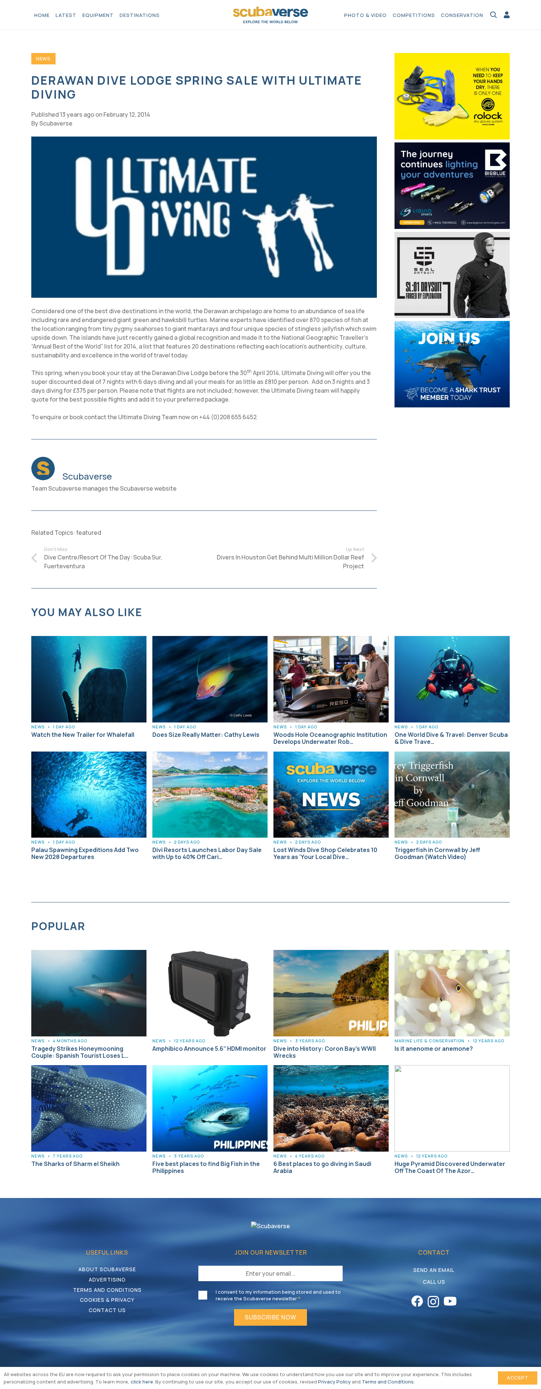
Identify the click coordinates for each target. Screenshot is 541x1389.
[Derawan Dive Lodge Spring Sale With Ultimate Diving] (204, 141)
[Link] (507, 14)
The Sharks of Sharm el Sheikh (75, 1164)
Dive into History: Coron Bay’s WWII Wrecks (324, 1052)
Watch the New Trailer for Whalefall (82, 735)
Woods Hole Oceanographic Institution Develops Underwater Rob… (330, 738)
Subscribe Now (270, 1317)
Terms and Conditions (107, 1289)
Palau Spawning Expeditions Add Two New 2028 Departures (85, 853)
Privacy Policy (334, 1381)
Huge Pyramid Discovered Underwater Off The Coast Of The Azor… (450, 1167)
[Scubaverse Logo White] (270, 1226)
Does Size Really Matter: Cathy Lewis (205, 735)
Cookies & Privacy (107, 1299)
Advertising (107, 1279)
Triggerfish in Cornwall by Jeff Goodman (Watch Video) (437, 853)
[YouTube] (450, 1301)
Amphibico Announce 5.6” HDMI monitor (209, 1049)
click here (142, 1381)
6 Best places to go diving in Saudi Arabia (322, 1167)
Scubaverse (56, 123)
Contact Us (107, 1310)
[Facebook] (417, 1301)
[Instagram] (433, 1301)
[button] (163, 14)
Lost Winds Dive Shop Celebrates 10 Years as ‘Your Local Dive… (325, 853)
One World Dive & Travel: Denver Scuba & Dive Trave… (451, 738)
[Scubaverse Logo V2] (270, 15)
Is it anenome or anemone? (434, 1049)
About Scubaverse (107, 1269)
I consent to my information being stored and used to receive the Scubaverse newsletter (278, 1295)
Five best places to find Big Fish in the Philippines (206, 1167)
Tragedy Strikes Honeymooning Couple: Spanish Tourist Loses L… (79, 1052)
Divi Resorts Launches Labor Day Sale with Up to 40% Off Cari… (207, 853)
